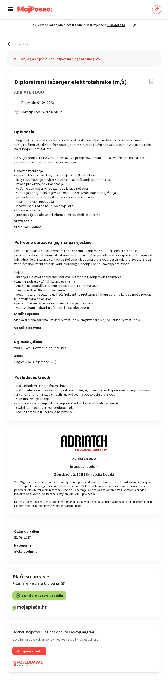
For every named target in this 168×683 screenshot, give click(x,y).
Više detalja (116, 25)
